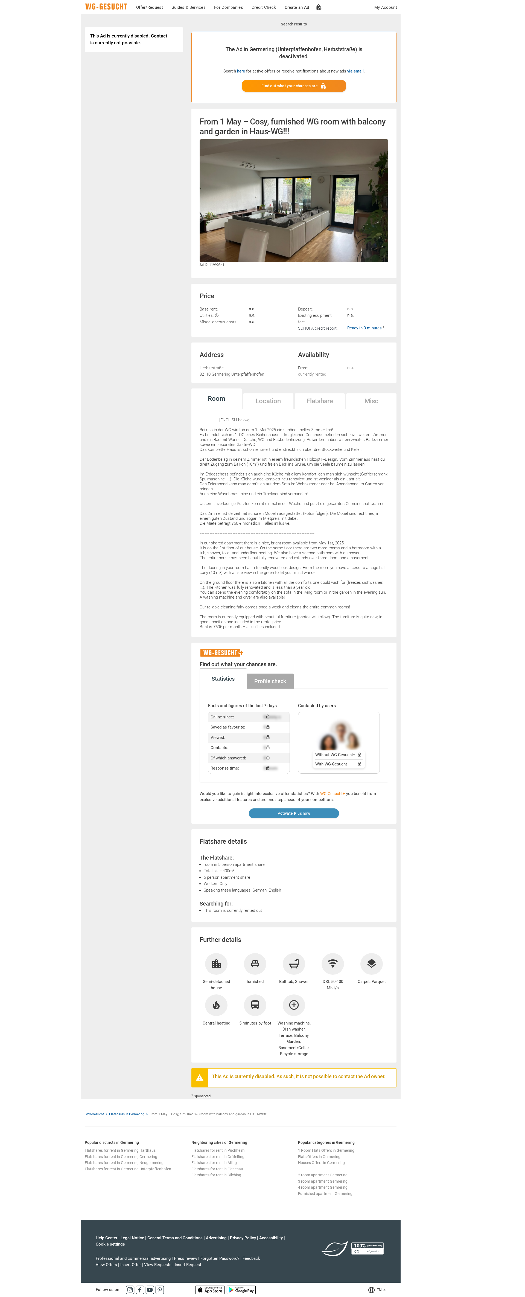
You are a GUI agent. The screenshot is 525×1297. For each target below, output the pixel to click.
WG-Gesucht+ (332, 793)
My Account (385, 7)
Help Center (106, 1237)
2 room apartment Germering (323, 1175)
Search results (294, 24)
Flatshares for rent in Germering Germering (121, 1156)
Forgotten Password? (219, 1258)
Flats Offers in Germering (319, 1156)
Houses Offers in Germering (321, 1162)
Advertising (216, 1237)
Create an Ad (297, 7)
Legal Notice (132, 1237)
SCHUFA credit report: (317, 328)
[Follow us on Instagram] (131, 1289)
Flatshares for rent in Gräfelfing (217, 1156)
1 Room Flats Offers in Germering (326, 1150)
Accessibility (271, 1237)
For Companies (228, 7)
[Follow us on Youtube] (150, 1289)
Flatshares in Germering (126, 1114)
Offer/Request (149, 7)
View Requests (157, 1264)
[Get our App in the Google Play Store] (241, 1289)
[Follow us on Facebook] (140, 1289)
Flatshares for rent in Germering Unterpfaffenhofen (128, 1169)
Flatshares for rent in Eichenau (217, 1169)
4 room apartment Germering (323, 1187)
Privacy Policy (243, 1237)
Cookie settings (110, 1244)
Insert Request (188, 1264)
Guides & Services (188, 7)
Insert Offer (130, 1264)
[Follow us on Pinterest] (159, 1289)
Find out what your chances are (289, 86)
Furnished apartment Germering (325, 1193)
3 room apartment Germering (323, 1181)
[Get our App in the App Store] (210, 1289)
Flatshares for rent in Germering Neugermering (124, 1162)
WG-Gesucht (95, 1114)
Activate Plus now (294, 813)
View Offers (106, 1264)
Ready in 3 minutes (365, 328)
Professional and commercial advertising (133, 1258)
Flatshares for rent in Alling (214, 1162)
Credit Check (264, 7)
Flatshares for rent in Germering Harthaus (120, 1150)
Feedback (251, 1258)
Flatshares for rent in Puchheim (217, 1150)
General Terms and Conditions (175, 1237)
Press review (185, 1258)
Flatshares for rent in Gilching (216, 1175)
